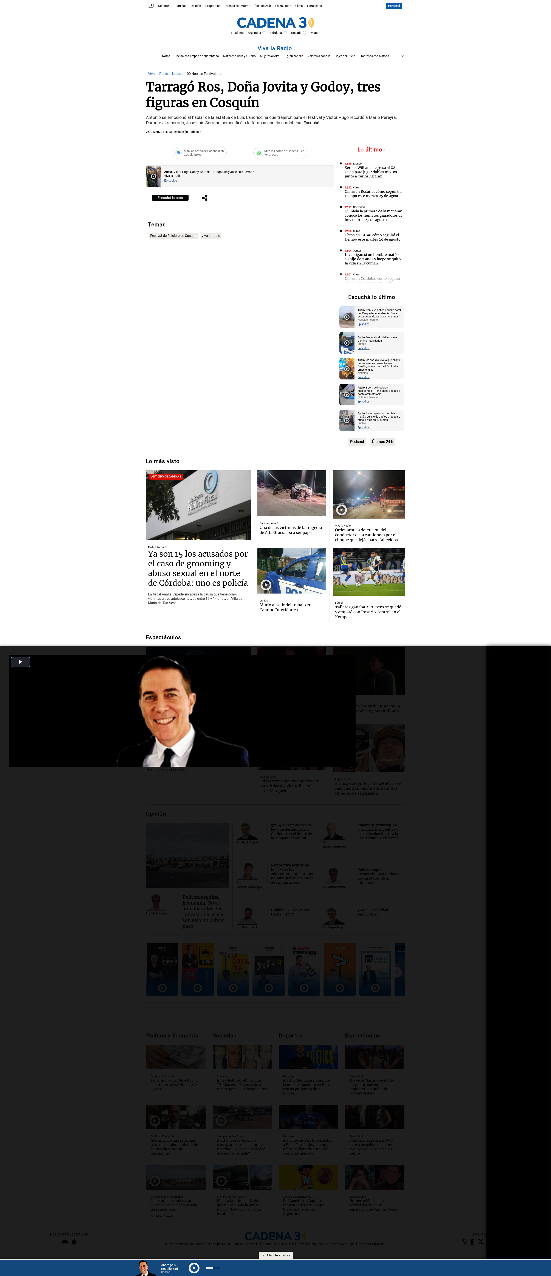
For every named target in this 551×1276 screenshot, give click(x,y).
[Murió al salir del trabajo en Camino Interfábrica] (291, 571)
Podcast (357, 441)
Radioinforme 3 (157, 547)
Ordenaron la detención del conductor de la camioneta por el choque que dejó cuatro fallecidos (366, 534)
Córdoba (276, 33)
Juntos (357, 250)
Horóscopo (314, 6)
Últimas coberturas (237, 6)
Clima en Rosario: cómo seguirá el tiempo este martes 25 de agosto (373, 193)
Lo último (371, 149)
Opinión (196, 6)
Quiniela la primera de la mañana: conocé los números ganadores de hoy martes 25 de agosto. (373, 215)
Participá (394, 6)
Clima (299, 6)
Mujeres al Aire (269, 56)
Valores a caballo (319, 56)
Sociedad (359, 207)
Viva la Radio (276, 48)
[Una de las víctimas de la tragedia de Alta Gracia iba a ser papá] (291, 493)
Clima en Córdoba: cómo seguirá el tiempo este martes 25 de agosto (372, 282)
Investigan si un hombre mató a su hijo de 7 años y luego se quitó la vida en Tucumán (373, 258)
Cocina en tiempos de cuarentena (197, 56)
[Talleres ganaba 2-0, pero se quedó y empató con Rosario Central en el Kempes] (369, 572)
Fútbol (339, 602)
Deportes (164, 6)
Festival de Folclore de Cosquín (173, 236)
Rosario (296, 33)
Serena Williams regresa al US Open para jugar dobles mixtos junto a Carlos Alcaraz (371, 171)
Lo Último (237, 33)
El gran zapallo (293, 56)
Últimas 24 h (262, 6)
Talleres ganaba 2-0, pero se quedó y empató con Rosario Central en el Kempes (368, 612)
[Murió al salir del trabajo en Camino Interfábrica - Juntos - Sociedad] (347, 343)
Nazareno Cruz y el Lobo (239, 56)
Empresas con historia (374, 56)
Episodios (170, 180)
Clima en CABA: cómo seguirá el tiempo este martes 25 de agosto (373, 237)
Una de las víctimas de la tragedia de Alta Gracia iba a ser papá (291, 530)
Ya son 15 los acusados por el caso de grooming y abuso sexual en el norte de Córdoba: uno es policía (198, 568)
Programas (212, 6)
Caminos (180, 6)
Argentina (254, 33)
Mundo (315, 33)
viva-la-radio (211, 236)
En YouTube (283, 6)
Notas (166, 56)
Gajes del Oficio (345, 56)
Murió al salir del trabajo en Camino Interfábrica (285, 607)
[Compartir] (204, 198)
